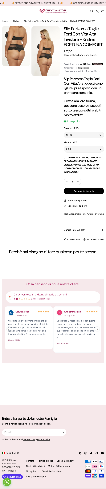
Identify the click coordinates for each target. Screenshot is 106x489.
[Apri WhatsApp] (7, 482)
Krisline (16, 21)
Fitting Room (32, 471)
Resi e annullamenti (36, 476)
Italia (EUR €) (12, 452)
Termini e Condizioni (52, 471)
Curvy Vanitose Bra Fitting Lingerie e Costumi (40, 294)
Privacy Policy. (43, 439)
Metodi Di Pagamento (59, 466)
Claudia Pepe (22, 311)
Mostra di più (14, 340)
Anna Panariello (72, 311)
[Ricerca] (92, 11)
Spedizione (83, 55)
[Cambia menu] (3, 11)
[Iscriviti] (63, 432)
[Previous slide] (8, 328)
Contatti (30, 460)
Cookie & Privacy (65, 460)
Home (5, 21)
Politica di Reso (45, 460)
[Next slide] (97, 328)
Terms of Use (29, 439)
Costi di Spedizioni (35, 466)
